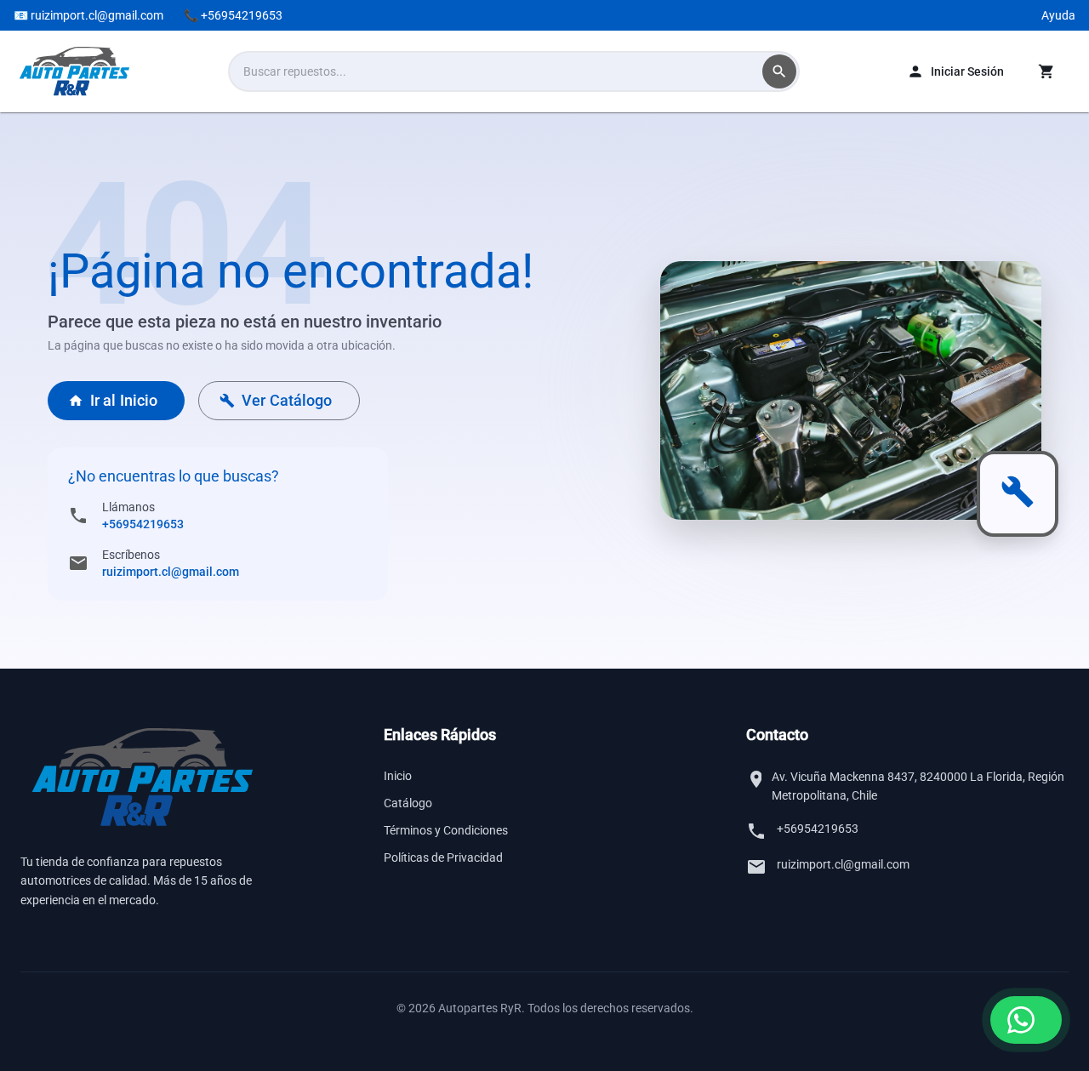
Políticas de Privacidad (443, 857)
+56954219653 (143, 524)
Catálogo (408, 803)
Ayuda (1058, 15)
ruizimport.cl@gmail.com (170, 571)
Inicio (398, 776)
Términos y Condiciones (446, 830)
